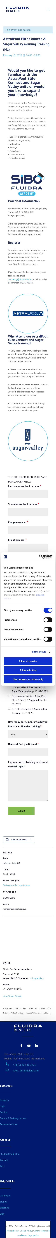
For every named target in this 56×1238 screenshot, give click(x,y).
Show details (39, 651)
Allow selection (28, 670)
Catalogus (5, 1195)
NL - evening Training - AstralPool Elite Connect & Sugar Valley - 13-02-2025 (29, 700)
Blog (2, 1213)
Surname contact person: (23, 504)
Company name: (18, 522)
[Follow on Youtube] (29, 1046)
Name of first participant (23, 744)
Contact (4, 1160)
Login (2, 1106)
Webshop (4, 1207)
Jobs (2, 1166)
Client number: (17, 540)
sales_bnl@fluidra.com (26, 1070)
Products (4, 1100)
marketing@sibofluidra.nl (19, 279)
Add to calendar (19, 839)
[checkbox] (9, 687)
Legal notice (33, 1235)
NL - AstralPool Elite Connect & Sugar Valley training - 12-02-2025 (30, 689)
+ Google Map (36, 978)
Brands (3, 1201)
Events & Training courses (13, 1118)
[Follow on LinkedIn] (36, 1046)
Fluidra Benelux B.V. (10, 1153)
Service (3, 1112)
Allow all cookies (28, 661)
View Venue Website (12, 996)
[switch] (48, 619)
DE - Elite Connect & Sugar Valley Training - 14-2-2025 (29, 710)
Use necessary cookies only (28, 679)
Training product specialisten (16, 885)
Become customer (9, 1124)
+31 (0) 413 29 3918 (24, 1064)
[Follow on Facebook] (21, 1046)
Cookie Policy (26, 1230)
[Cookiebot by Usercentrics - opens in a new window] (39, 557)
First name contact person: (24, 486)
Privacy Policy (13, 1230)
